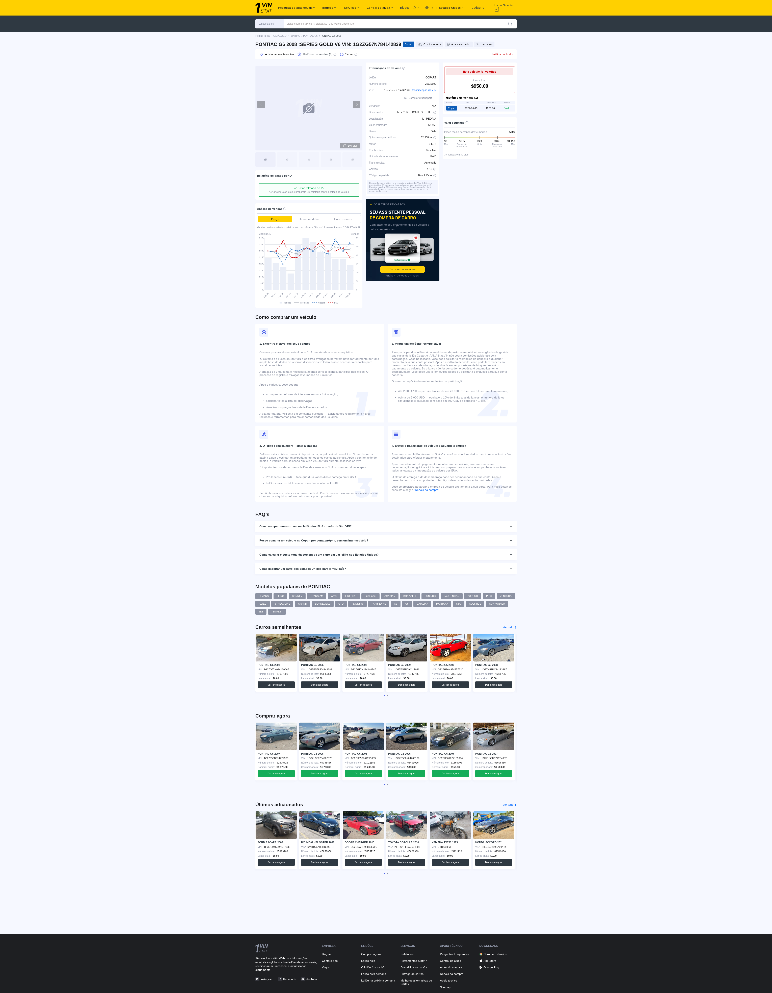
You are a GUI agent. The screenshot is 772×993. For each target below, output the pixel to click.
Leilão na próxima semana (378, 980)
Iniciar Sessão (503, 5)
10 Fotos (352, 145)
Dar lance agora (276, 684)
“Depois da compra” (426, 489)
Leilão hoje (368, 960)
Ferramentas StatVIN (414, 960)
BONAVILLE (410, 596)
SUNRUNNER (497, 603)
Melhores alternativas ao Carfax (416, 982)
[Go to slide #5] (352, 159)
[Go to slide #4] (331, 159)
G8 (407, 603)
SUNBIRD (430, 596)
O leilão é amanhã (373, 967)
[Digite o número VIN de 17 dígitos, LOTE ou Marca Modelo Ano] (510, 23)
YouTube (311, 979)
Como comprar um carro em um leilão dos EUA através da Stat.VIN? (305, 526)
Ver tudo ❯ (510, 627)
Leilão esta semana (373, 973)
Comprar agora (371, 954)
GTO (340, 603)
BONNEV (297, 596)
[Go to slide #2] (287, 159)
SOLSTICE (475, 603)
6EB (261, 611)
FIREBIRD (351, 596)
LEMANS (264, 596)
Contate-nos (330, 960)
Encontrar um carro (400, 269)
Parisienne (357, 603)
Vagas (326, 967)
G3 (395, 603)
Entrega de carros (412, 973)
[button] (269, 23)
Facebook (289, 979)
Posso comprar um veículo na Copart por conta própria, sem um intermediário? (313, 540)
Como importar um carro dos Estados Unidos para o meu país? (302, 568)
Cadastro (478, 7)
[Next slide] (356, 104)
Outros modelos (309, 219)
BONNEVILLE (322, 603)
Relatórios (407, 954)
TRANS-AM (316, 596)
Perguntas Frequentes (454, 954)
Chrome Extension (495, 954)
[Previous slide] (261, 104)
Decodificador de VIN (414, 967)
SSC (458, 603)
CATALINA (422, 603)
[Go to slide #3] (309, 159)
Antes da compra (451, 967)
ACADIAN (389, 596)
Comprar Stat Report (420, 97)
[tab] (384, 695)
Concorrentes (343, 219)
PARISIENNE (378, 603)
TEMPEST (277, 611)
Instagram (266, 979)
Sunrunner (370, 596)
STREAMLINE (282, 603)
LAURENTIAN (451, 596)
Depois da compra (451, 973)
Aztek (334, 596)
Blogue (405, 7)
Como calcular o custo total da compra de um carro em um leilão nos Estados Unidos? (319, 554)
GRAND (302, 603)
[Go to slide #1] (265, 159)
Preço (275, 219)
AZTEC (262, 603)
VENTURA (506, 596)
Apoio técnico (448, 980)
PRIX (489, 596)
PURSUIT (472, 596)
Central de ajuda (450, 960)
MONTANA (442, 603)
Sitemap (445, 987)
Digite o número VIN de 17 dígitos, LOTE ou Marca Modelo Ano (321, 23)
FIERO (280, 596)
